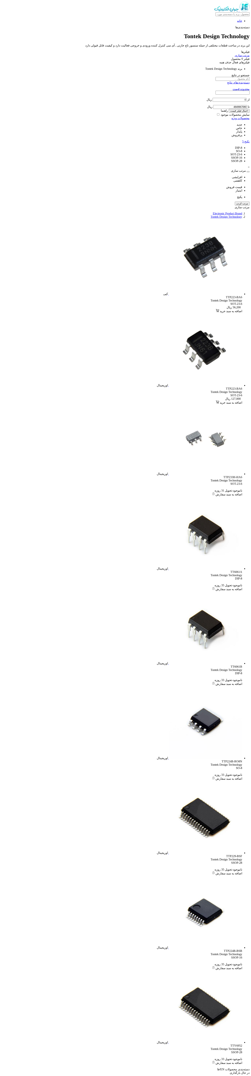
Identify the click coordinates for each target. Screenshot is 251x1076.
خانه (239, 20)
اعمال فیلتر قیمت (239, 110)
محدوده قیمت (241, 89)
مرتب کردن (242, 203)
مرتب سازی (242, 55)
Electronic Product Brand (227, 213)
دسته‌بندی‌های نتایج (238, 82)
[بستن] (248, 171)
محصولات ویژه (241, 118)
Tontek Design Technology (226, 216)
